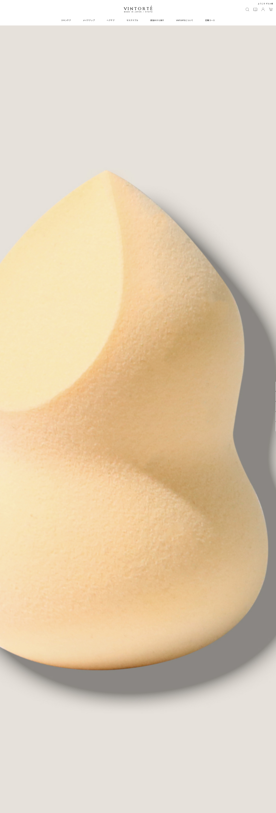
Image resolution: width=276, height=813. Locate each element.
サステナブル (132, 20)
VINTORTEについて (184, 20)
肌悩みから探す (157, 20)
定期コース (210, 20)
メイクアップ (89, 20)
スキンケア (66, 20)
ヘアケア (111, 20)
